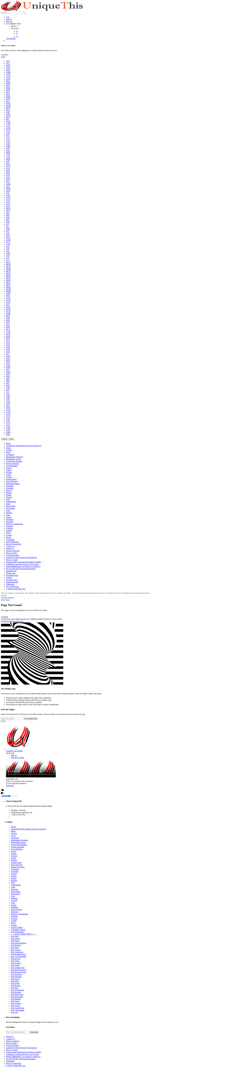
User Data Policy (12, 1045)
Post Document (17, 997)
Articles (14, 833)
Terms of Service (12, 1041)
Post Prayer (15, 979)
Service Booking (17, 847)
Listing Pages (16, 863)
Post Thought (16, 977)
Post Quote (15, 983)
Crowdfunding (17, 849)
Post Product (16, 945)
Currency (4, 55)
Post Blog (15, 936)
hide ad (14, 755)
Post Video (15, 961)
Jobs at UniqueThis (13, 1063)
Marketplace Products (19, 840)
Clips (13, 903)
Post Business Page (18, 972)
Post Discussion (17, 994)
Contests (14, 918)
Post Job (14, 1012)
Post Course (15, 950)
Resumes (14, 889)
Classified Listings (18, 930)
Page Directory (17, 865)
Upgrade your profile (14, 751)
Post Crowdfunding (18, 956)
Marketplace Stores (18, 842)
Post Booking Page (18, 954)
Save (11, 439)
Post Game (15, 1001)
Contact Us (10, 1039)
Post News (15, 941)
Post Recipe (15, 986)
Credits (14, 921)
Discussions (15, 892)
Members (14, 907)
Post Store (15, 948)
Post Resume (16, 992)
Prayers (14, 874)
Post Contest (16, 1003)
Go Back (4, 617)
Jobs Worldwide (17, 932)
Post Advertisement (18, 943)
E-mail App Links (31, 719)
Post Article (15, 939)
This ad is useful (17, 758)
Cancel (4, 439)
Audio (13, 858)
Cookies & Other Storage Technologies (21, 1048)
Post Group (15, 1006)
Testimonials (16, 885)
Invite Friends (16, 909)
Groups (14, 925)
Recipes (14, 880)
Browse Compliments (19, 914)
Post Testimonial (17, 990)
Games (13, 905)
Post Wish (15, 981)
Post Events (15, 959)
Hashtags (14, 912)
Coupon (14, 901)
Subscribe (10, 786)
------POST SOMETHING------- (23, 934)
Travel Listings (17, 927)
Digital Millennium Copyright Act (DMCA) (23, 1057)
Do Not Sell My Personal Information (21, 1059)
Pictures (14, 856)
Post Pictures (16, 963)
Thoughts (14, 871)
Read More (5, 600)
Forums (14, 860)
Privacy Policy (11, 1043)
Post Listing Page (18, 968)
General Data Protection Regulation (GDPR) (23, 1052)
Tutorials (14, 916)
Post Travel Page (17, 1008)
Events (13, 851)
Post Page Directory (19, 970)
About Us (10, 1036)
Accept (4, 595)
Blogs (13, 831)
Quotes (14, 878)
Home (13, 827)
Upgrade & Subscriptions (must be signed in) (28, 829)
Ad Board (15, 838)
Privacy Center (12, 1050)
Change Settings (7, 597)
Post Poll (14, 988)
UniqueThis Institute (19, 845)
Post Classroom (17, 952)
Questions (15, 869)
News (13, 836)
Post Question (16, 974)
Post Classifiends (17, 1010)
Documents (15, 894)
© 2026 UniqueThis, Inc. (16, 1066)
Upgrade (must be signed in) (12, 621)
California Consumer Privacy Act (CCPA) (22, 1054)
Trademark (10, 1061)
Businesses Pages (18, 867)
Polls (13, 883)
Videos (13, 854)
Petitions (14, 898)
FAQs (13, 923)
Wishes (14, 876)
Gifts (13, 896)
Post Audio (15, 965)
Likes (13, 887)
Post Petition (16, 999)
